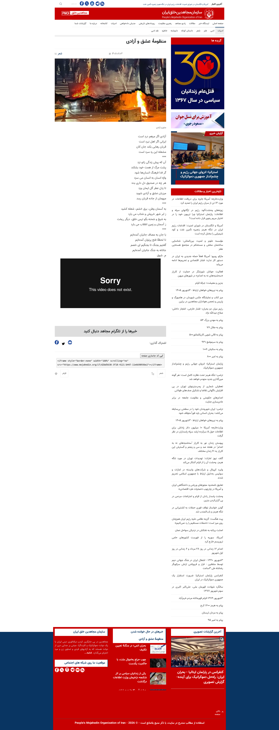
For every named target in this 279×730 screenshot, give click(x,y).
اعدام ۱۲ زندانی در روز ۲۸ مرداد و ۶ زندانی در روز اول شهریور (197, 551)
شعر (198, 31)
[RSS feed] (102, 3)
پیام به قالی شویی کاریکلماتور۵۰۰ (206, 335)
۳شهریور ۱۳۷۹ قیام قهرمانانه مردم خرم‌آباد (201, 598)
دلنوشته (174, 31)
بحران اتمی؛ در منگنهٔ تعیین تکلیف (131, 648)
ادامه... (88, 653)
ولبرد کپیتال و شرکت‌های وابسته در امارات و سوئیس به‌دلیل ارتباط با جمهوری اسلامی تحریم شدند (197, 474)
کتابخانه (104, 23)
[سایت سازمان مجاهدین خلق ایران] (139, 14)
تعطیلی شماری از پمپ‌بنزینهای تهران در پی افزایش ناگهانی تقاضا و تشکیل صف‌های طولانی (197, 389)
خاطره (164, 31)
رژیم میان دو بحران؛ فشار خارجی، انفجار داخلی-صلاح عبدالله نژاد (197, 311)
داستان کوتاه (187, 31)
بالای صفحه (218, 712)
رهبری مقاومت (165, 23)
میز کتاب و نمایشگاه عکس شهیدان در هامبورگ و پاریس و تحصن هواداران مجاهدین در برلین (197, 300)
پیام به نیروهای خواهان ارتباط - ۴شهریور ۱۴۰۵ (199, 290)
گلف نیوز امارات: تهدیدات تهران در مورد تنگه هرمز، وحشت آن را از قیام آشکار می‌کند (197, 460)
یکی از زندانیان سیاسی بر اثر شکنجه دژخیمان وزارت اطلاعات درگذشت (130, 677)
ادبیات (114, 23)
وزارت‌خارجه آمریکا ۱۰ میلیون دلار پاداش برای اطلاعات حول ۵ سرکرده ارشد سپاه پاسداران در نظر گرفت (197, 432)
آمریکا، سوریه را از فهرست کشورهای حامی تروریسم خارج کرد (197, 540)
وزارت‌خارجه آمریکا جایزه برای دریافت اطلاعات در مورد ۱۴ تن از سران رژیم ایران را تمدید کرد (197, 201)
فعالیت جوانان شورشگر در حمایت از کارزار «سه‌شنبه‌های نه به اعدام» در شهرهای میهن (197, 274)
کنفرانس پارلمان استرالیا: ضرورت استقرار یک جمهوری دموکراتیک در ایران (197, 578)
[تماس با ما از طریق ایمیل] (77, 670)
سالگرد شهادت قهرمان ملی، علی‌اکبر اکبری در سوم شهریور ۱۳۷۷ (197, 589)
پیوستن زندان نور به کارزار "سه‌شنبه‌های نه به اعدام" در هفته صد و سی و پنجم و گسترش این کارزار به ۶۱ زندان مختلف (197, 447)
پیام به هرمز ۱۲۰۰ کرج (211, 606)
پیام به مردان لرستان (212, 613)
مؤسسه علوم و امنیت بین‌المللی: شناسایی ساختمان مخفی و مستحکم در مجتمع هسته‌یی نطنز (172, 4)
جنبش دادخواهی (127, 23)
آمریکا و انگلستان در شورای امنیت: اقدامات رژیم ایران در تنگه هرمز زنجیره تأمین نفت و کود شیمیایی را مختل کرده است (197, 230)
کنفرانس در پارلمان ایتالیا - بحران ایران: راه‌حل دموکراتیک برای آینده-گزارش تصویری (200, 677)
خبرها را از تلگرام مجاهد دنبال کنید (110, 331)
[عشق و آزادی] (110, 90)
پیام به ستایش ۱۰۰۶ (213, 349)
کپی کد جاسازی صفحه (152, 356)
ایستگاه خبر (204, 23)
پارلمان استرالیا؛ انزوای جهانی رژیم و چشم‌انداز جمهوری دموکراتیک (197, 366)
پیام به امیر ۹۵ (215, 620)
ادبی (212, 31)
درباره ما (93, 23)
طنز (205, 31)
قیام (64, 373)
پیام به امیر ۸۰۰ (215, 357)
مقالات (192, 23)
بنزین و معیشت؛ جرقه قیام (209, 283)
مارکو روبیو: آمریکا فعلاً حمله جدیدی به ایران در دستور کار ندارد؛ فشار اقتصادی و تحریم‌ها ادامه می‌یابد (197, 260)
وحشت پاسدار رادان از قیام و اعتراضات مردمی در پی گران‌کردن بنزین (197, 498)
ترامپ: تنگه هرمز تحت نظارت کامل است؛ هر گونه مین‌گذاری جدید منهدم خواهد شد (197, 377)
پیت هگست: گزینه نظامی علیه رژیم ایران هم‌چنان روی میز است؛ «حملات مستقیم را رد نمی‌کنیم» (197, 521)
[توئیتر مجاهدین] (87, 3)
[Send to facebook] (57, 342)
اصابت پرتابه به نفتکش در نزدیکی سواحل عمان (199, 530)
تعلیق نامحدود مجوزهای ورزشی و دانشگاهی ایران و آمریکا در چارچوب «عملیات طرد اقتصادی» (197, 487)
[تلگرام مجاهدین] (97, 3)
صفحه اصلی (217, 23)
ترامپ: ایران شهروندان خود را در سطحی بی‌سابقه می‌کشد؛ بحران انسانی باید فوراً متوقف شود (197, 411)
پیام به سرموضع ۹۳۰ (212, 342)
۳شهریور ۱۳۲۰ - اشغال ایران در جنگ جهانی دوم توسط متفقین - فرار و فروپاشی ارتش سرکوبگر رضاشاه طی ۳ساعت (197, 564)
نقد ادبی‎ (155, 31)
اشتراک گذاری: (158, 343)
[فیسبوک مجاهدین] (82, 3)
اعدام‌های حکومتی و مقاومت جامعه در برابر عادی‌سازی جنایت (197, 400)
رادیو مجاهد (180, 23)
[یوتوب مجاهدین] (92, 3)
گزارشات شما (80, 23)
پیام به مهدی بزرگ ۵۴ (211, 320)
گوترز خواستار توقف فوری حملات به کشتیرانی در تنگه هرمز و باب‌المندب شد (197, 510)
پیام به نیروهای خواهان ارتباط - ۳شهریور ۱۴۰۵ (199, 421)
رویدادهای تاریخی (147, 23)
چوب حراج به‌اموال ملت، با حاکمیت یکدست (132, 662)
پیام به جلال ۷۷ (215, 328)
